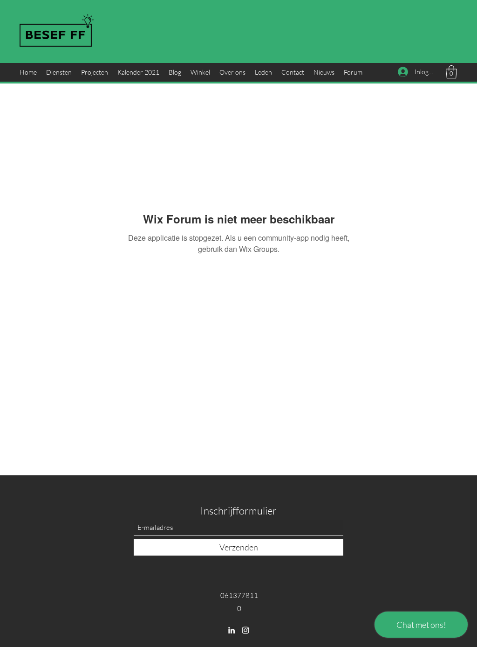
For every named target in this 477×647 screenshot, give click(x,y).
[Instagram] (245, 630)
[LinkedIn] (231, 630)
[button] (451, 72)
